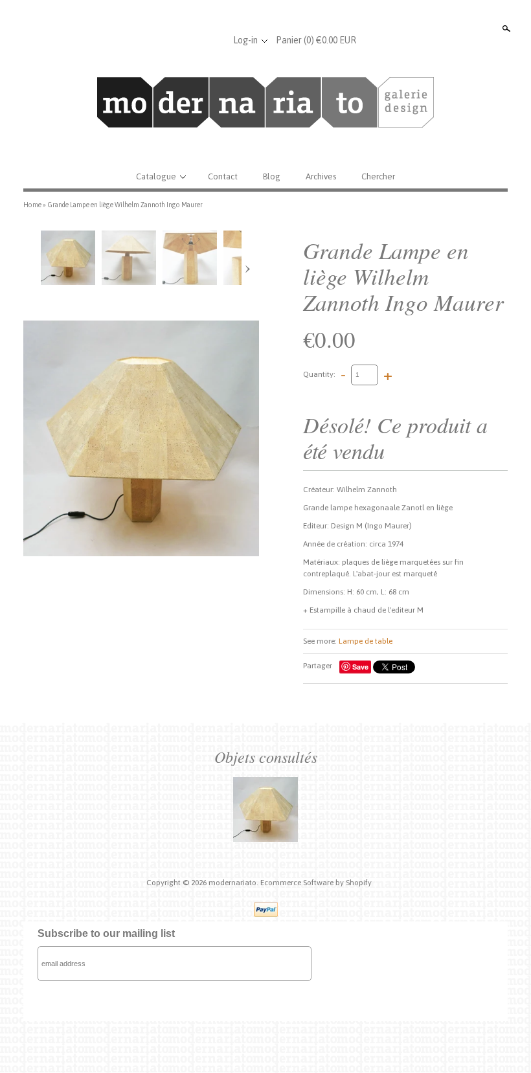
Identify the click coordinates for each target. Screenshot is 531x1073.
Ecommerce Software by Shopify (316, 882)
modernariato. (234, 882)
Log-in (245, 40)
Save (360, 667)
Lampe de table (365, 641)
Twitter (193, 40)
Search (505, 28)
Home (32, 205)
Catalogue (156, 176)
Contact (223, 176)
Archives (321, 176)
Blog (271, 176)
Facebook (172, 40)
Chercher (378, 176)
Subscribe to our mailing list (106, 933)
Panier (316, 40)
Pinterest (214, 40)
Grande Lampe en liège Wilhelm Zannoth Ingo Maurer (125, 205)
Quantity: (319, 374)
